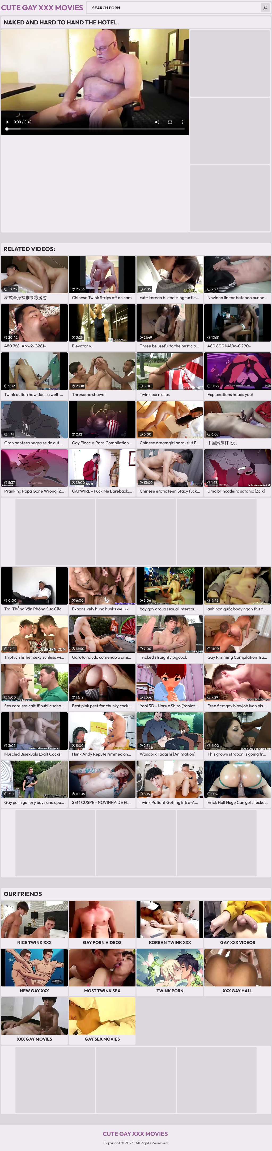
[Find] (265, 7)
